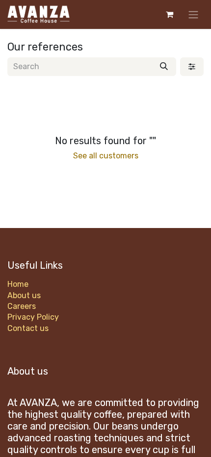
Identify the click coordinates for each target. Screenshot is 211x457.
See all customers (105, 155)
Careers (21, 306)
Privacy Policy (33, 317)
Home (17, 284)
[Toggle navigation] (193, 14)
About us (24, 295)
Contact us (28, 328)
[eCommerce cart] (169, 14)
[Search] (164, 66)
